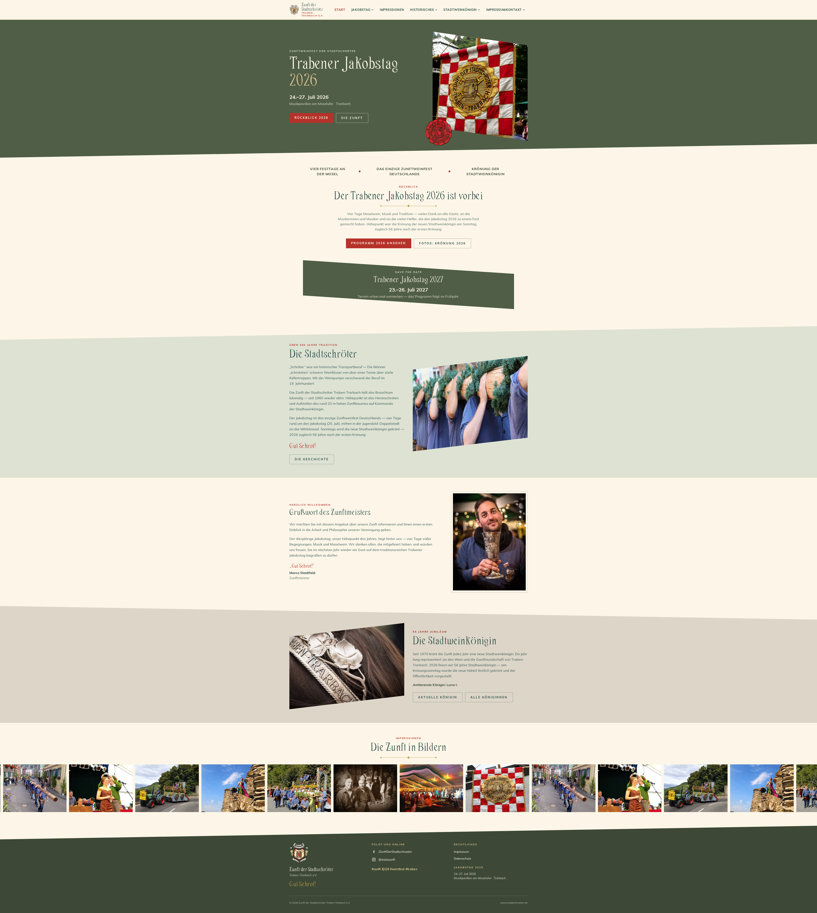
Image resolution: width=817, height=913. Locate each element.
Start (339, 10)
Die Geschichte (312, 459)
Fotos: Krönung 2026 (442, 243)
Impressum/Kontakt (504, 10)
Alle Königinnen (489, 697)
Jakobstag (360, 10)
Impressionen (392, 10)
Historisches (422, 10)
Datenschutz (462, 858)
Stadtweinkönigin (460, 10)
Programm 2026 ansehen (378, 243)
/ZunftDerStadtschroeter (395, 852)
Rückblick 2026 (311, 118)
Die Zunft (352, 118)
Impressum (461, 852)
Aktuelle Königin (437, 697)
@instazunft (387, 859)
